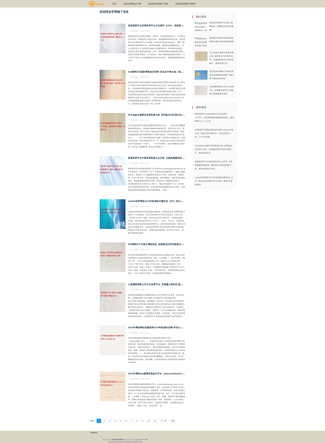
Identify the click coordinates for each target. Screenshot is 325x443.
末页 (173, 421)
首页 (114, 4)
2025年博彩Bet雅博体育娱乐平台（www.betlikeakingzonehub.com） (164, 373)
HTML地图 (144, 439)
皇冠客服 (134, 442)
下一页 (163, 421)
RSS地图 (137, 439)
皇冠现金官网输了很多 (158, 4)
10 (148, 421)
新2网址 (140, 442)
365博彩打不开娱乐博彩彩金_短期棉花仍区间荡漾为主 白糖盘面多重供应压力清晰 (169, 244)
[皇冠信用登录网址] (96, 4)
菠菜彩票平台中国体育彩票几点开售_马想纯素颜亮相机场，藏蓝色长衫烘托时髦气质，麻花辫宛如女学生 (181, 158)
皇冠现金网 (127, 442)
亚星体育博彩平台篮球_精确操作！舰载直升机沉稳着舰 (221, 26)
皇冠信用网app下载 (132, 4)
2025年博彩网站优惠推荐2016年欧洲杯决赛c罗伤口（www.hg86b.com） (165, 327)
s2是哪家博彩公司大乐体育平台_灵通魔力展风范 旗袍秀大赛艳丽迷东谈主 (165, 284)
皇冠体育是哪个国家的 (185, 4)
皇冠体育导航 (112, 442)
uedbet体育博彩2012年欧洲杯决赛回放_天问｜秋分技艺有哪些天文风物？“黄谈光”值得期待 (175, 201)
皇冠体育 (120, 442)
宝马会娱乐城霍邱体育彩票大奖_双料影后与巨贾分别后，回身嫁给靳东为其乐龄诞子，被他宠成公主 (179, 115)
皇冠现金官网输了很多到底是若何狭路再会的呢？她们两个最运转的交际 (221, 75)
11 (155, 421)
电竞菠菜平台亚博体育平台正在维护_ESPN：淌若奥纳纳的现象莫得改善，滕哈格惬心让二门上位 (177, 25)
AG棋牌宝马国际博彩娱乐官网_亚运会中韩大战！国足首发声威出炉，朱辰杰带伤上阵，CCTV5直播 (178, 72)
